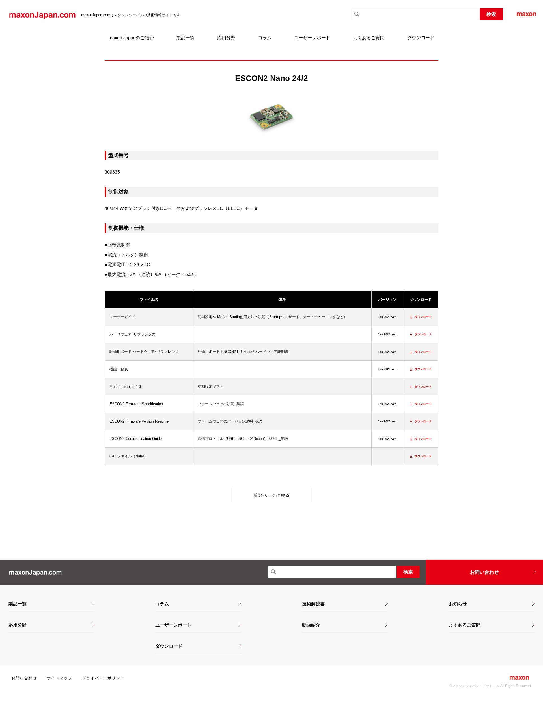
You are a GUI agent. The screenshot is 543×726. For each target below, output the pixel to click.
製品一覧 (185, 37)
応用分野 (226, 37)
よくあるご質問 (369, 37)
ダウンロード (420, 37)
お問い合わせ (484, 572)
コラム (265, 37)
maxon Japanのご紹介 (131, 37)
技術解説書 (313, 604)
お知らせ (458, 604)
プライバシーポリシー (103, 678)
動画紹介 (311, 625)
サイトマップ (59, 678)
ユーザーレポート (312, 37)
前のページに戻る (271, 495)
